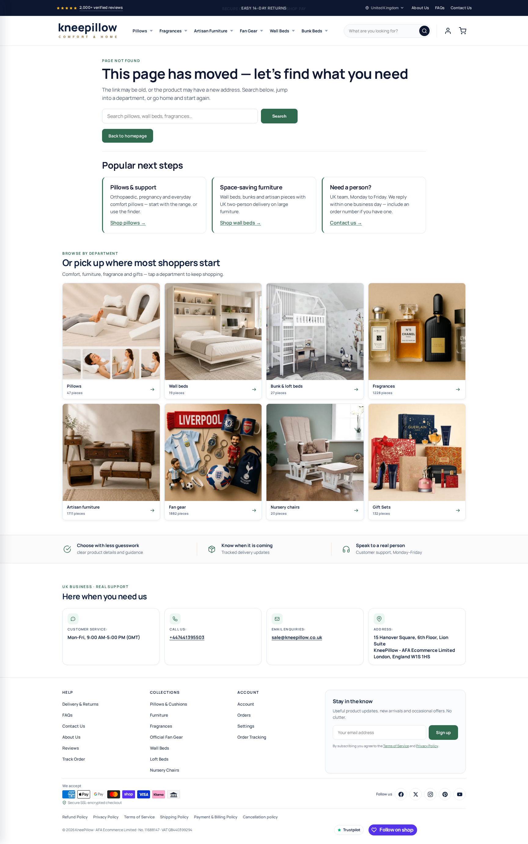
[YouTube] (459, 794)
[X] (415, 794)
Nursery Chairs (164, 770)
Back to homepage (127, 136)
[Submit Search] (424, 31)
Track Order (73, 759)
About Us (420, 7)
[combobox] (387, 31)
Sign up (443, 732)
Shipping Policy (174, 817)
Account (248, 692)
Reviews (70, 748)
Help (67, 692)
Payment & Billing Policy (215, 817)
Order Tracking (251, 737)
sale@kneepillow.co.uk (297, 637)
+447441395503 (187, 637)
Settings (245, 726)
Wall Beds (279, 31)
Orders (244, 715)
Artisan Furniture (210, 31)
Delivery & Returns (80, 704)
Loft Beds (159, 759)
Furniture (159, 715)
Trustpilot (351, 829)
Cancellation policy (260, 817)
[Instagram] (430, 794)
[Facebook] (401, 794)
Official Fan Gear (166, 737)
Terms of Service (396, 746)
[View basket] (462, 31)
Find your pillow (179, 136)
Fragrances (171, 31)
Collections (165, 692)
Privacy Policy (427, 746)
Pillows (140, 31)
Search (279, 116)
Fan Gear (248, 31)
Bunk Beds (312, 31)
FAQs (440, 7)
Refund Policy (75, 817)
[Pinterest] (445, 794)
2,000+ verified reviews (101, 7)
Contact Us (461, 7)
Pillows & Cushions (168, 704)
